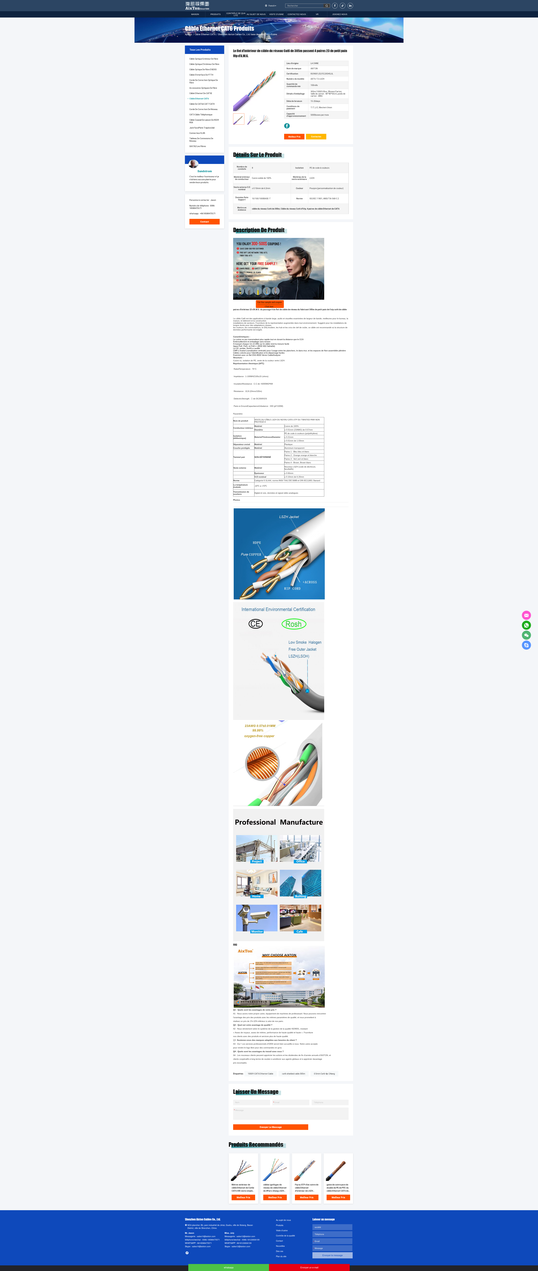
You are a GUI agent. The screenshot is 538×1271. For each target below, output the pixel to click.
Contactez (316, 136)
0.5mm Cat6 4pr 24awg (324, 1074)
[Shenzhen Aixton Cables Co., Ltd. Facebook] (287, 125)
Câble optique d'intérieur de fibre (204, 64)
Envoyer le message (271, 1127)
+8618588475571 (208, 213)
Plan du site (281, 1256)
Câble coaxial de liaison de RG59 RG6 (204, 121)
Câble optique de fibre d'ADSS (203, 69)
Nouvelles (280, 1246)
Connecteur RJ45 (197, 133)
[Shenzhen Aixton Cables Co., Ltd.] (197, 5)
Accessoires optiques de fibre (203, 88)
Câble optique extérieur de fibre (203, 59)
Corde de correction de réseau (203, 109)
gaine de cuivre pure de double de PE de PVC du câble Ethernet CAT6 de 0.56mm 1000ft (338, 1188)
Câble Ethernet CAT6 (205, 34)
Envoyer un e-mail (309, 1267)
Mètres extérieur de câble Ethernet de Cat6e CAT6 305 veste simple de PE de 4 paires (243, 1188)
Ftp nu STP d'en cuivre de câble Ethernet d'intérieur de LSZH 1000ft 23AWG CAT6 (306, 1188)
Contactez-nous (297, 14)
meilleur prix (294, 137)
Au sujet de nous (256, 14)
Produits (279, 1225)
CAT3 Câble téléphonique (200, 114)
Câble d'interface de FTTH (201, 75)
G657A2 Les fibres (197, 146)
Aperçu (188, 34)
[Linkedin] (350, 6)
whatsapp (229, 1267)
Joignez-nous (339, 14)
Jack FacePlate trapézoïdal (201, 128)
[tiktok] (342, 6)
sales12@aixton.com (246, 1236)
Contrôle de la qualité (285, 1235)
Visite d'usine (276, 14)
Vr (317, 14)
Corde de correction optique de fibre (203, 81)
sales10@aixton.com (206, 1236)
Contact (204, 221)
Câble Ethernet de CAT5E (200, 93)
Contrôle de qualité (235, 14)
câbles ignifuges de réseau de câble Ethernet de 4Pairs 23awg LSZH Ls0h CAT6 (275, 1188)
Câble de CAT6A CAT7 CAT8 (201, 104)
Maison (195, 14)
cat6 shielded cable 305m (293, 1074)
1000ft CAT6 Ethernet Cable (260, 1074)
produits (215, 14)
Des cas (279, 1251)
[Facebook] (335, 6)
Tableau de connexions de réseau (201, 139)
